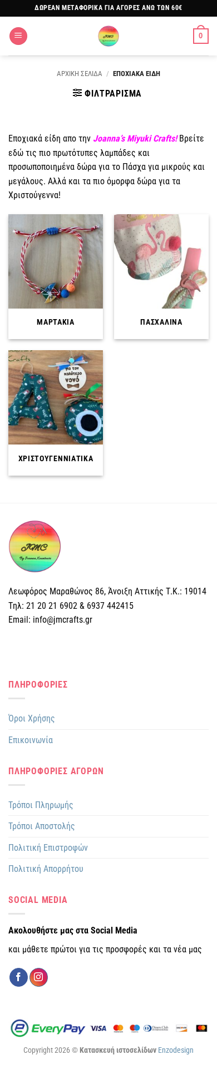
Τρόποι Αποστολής (41, 826)
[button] (18, 36)
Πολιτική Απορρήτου (45, 869)
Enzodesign (176, 1050)
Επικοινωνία (30, 740)
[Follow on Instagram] (38, 977)
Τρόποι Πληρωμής (40, 805)
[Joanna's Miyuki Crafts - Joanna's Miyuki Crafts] (108, 36)
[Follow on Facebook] (18, 977)
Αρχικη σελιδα (79, 73)
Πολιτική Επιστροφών (48, 847)
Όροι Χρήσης (31, 718)
